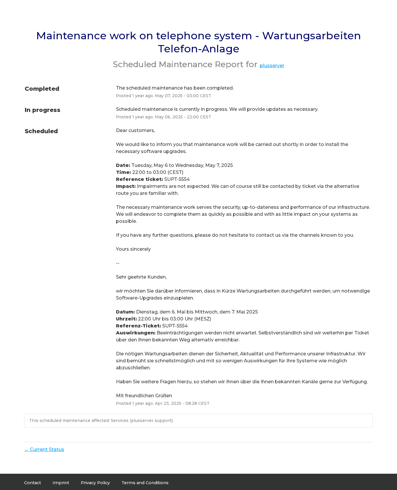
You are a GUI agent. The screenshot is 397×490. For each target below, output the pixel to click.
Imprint (61, 482)
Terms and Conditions (145, 482)
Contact (32, 482)
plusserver (272, 65)
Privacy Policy (95, 482)
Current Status (44, 449)
